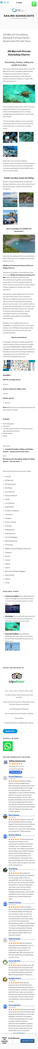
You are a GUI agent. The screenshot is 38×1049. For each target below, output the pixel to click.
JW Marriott (9, 480)
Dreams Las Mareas (12, 511)
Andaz (7, 499)
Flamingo (8, 526)
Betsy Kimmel (14, 815)
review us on (14, 772)
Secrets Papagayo (11, 537)
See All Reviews (19, 1033)
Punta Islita (9, 545)
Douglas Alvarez (15, 978)
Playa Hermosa (10, 533)
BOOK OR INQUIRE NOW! (4, 1040)
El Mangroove (10, 530)
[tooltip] (1, 2)
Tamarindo (9, 514)
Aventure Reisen (15, 835)
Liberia (7, 568)
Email (10, 1038)
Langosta (8, 552)
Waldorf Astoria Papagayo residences (18, 549)
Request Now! (10, 731)
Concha (7, 476)
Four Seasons (10, 492)
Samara (7, 560)
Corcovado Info (14, 961)
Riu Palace (8, 488)
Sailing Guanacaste (19, 15)
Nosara (7, 556)
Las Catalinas (9, 503)
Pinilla (7, 583)
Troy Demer (13, 869)
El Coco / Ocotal (10, 522)
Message (16, 1038)
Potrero (7, 579)
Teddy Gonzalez (14, 939)
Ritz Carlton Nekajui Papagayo (15, 571)
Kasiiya (7, 564)
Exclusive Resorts (11, 495)
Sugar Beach (9, 507)
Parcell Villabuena (15, 777)
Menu (20, 2)
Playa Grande (9, 575)
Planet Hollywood (11, 541)
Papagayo (8, 518)
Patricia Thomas (15, 902)
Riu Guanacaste (10, 484)
